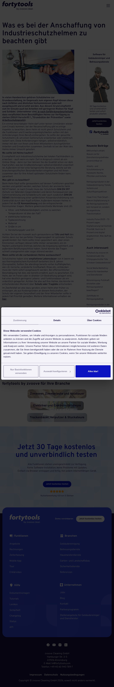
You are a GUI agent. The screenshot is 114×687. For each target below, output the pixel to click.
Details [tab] (57, 320)
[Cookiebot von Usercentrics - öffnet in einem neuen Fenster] (98, 311)
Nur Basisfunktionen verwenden (21, 371)
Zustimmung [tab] (19, 320)
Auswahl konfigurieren (55, 371)
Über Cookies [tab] (94, 320)
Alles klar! (93, 371)
